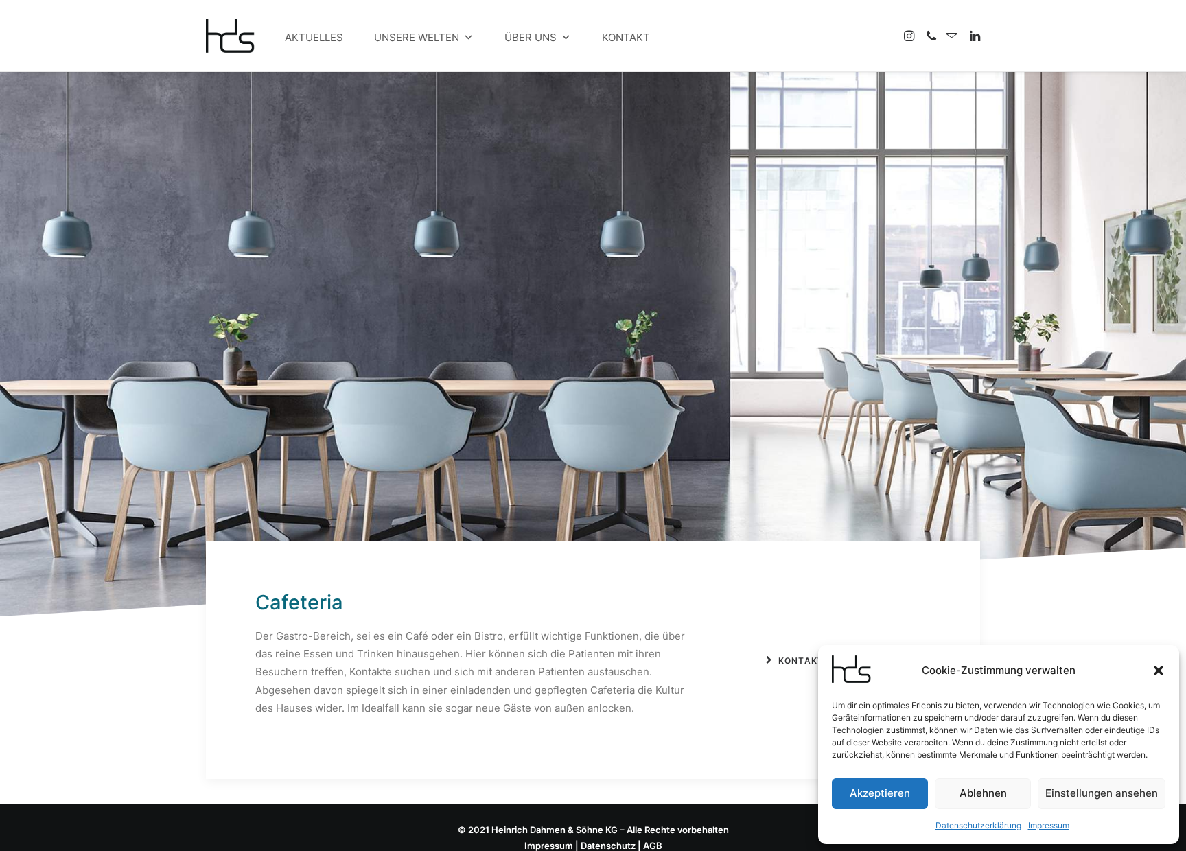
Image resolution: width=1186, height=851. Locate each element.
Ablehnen (983, 793)
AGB (652, 845)
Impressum (1048, 825)
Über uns (530, 37)
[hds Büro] (236, 36)
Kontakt (626, 37)
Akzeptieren (880, 793)
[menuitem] (910, 35)
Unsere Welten (416, 37)
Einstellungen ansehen (1101, 793)
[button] (1158, 670)
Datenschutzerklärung (978, 825)
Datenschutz (608, 845)
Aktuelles (314, 37)
